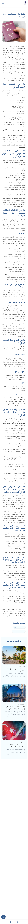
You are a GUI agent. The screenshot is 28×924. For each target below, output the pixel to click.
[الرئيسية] (25, 922)
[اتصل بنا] (3, 922)
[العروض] (10, 922)
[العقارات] (17, 922)
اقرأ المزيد (5, 679)
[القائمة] (3, 3)
